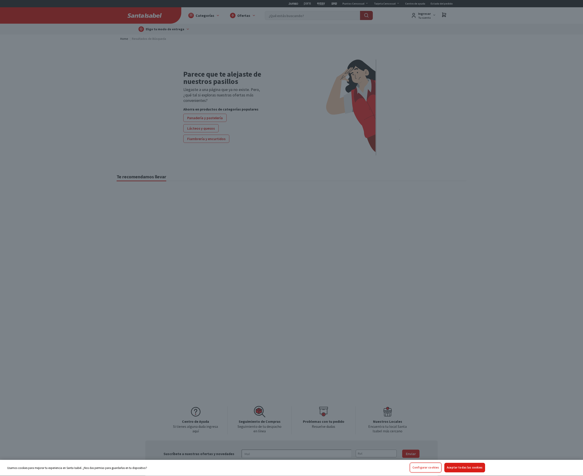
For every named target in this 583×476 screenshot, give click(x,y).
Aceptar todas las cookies (464, 467)
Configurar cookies (425, 467)
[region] (291, 468)
